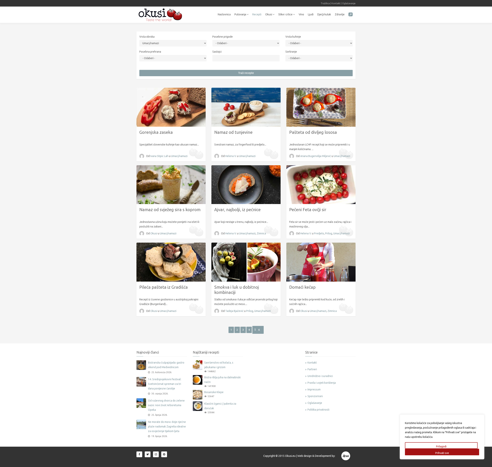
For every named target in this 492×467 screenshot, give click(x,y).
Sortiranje (291, 51)
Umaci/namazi (179, 156)
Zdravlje (340, 14)
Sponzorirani (315, 396)
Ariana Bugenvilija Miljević (316, 156)
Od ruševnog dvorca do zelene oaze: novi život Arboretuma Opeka (166, 405)
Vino (301, 14)
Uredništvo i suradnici (320, 376)
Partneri (312, 369)
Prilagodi (441, 446)
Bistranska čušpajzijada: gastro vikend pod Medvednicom (166, 365)
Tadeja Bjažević (234, 310)
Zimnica (261, 233)
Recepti (256, 14)
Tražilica (325, 3)
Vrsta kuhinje (293, 36)
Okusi (269, 14)
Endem (346, 455)
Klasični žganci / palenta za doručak (220, 406)
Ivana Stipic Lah (159, 156)
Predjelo (319, 233)
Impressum (314, 389)
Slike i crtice (285, 14)
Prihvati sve (442, 453)
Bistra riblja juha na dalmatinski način (222, 380)
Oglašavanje (349, 3)
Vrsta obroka (147, 36)
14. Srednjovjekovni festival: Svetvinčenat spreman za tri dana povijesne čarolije (164, 384)
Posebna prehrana (150, 51)
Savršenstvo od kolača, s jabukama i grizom (218, 365)
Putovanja (240, 14)
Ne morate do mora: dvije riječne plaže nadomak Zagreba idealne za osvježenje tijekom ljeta (167, 426)
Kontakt (336, 3)
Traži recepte (246, 72)
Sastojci (217, 51)
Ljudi (310, 14)
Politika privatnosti (318, 409)
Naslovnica (224, 14)
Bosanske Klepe (214, 392)
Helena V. (231, 156)
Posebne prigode (222, 36)
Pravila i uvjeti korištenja (322, 382)
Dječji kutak (324, 14)
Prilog (328, 233)
